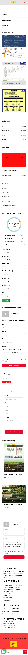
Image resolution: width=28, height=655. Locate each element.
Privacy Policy (7, 600)
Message (4, 346)
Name (3, 324)
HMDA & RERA (15, 611)
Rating (6, 410)
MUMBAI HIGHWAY (8, 621)
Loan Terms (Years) (7, 271)
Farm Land (6, 611)
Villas (5, 608)
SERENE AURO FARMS (13, 474)
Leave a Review (6, 382)
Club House (7, 192)
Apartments (6, 614)
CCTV (5, 188)
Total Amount (6, 249)
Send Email (14, 557)
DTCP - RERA (15, 608)
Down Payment (6, 256)
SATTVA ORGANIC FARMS (14, 505)
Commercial (15, 614)
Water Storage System (10, 205)
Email (3, 339)
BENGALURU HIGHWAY (9, 627)
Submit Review (14, 432)
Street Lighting (7, 201)
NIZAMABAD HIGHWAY (9, 625)
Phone (4, 331)
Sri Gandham (7, 197)
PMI (3, 292)
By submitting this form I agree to (15, 360)
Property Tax (5, 278)
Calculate (6, 300)
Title (6, 403)
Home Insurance (6, 285)
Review (7, 417)
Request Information (14, 365)
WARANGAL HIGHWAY (9, 623)
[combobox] (16, 378)
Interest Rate (5, 263)
